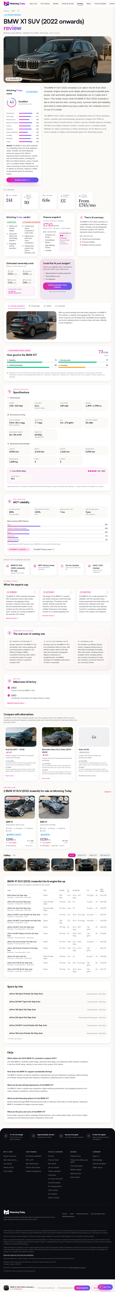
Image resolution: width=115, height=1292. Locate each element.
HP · (11, 842)
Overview (61, 306)
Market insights (75, 1169)
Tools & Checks (100, 4)
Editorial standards (99, 1164)
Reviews (80, 4)
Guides (55, 4)
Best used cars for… (11, 1160)
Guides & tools (75, 1156)
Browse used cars (10, 1156)
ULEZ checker (53, 1190)
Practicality (35, 306)
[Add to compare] (27, 799)
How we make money (98, 1214)
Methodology (97, 1160)
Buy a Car (33, 4)
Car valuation (52, 1194)
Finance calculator (54, 1171)
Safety (48, 306)
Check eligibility (82, 1288)
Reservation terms (82, 1214)
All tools (51, 1156)
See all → (108, 792)
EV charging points (54, 1186)
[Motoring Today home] (15, 3)
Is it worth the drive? (55, 1179)
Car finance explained (33, 1156)
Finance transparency (33, 1171)
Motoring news (75, 1173)
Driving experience (18, 306)
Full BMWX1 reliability (17, 549)
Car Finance (45, 4)
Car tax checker (53, 1167)
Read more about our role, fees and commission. (19, 1255)
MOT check (52, 1164)
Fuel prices (52, 1175)
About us (96, 1156)
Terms (72, 1214)
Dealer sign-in (98, 1167)
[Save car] (32, 799)
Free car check (53, 1160)
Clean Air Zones (68, 4)
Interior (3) (93, 855)
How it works (75, 1177)
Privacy (64, 1214)
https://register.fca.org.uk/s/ (77, 1267)
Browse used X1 (21, 180)
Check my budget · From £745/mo (57, 286)
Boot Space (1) (105, 855)
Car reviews (8, 1164)
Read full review (11, 618)
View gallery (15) (15, 79)
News (89, 4)
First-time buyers (76, 1166)
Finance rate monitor (33, 1167)
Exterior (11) (82, 855)
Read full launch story (15, 703)
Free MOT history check (43, 549)
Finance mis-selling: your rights (79, 1161)
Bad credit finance (32, 1164)
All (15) (72, 855)
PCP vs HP (29, 1160)
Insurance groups (54, 1182)
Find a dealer (8, 1171)
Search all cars (9, 1167)
